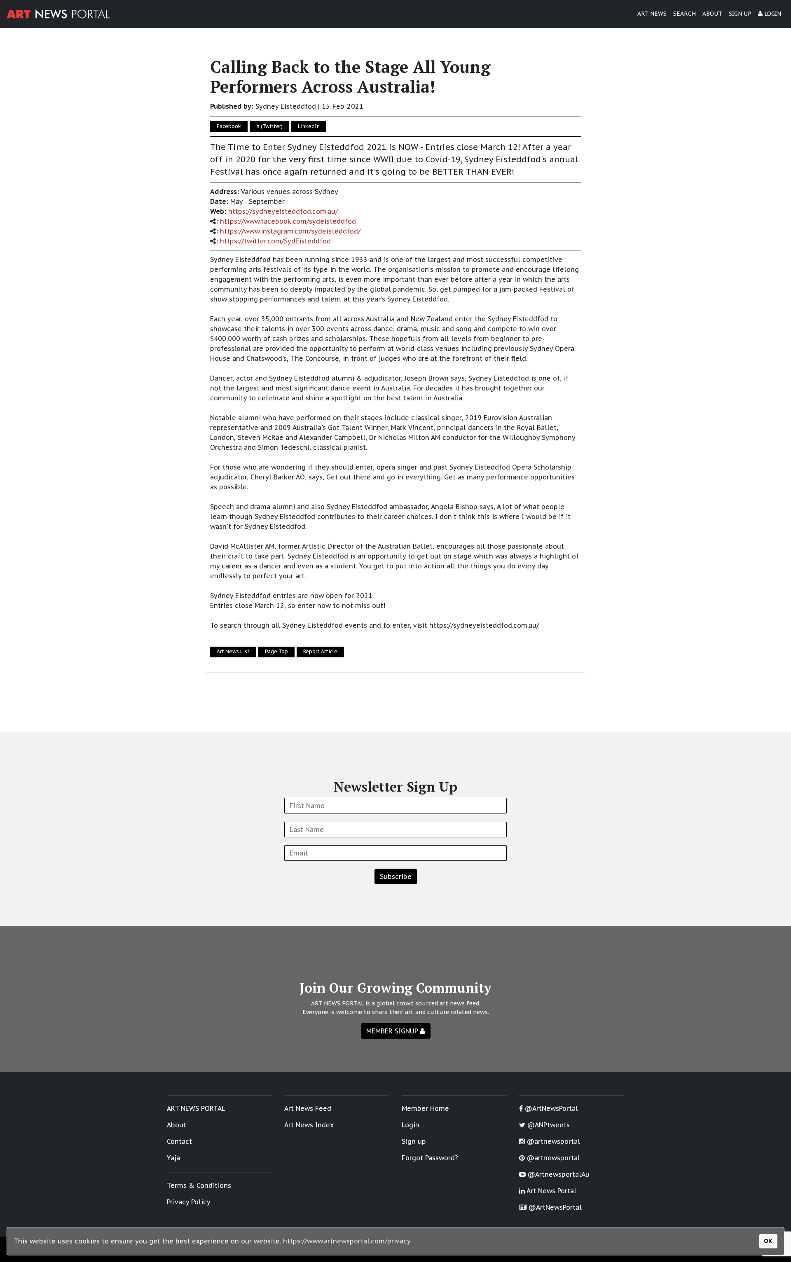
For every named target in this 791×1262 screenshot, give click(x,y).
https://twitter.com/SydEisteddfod (275, 241)
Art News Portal (550, 1191)
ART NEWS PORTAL (196, 1108)
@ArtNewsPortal (550, 1108)
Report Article (320, 651)
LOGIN (772, 13)
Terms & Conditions (199, 1185)
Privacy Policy (189, 1202)
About (176, 1125)
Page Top (276, 651)
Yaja (173, 1158)
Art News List (233, 651)
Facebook (229, 126)
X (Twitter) (269, 126)
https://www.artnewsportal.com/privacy (347, 1241)
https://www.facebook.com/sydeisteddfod (288, 221)
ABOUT (712, 13)
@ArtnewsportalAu (558, 1174)
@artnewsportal (552, 1141)
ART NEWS (652, 13)
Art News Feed (307, 1108)
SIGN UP (740, 13)
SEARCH (684, 13)
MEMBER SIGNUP (393, 1031)
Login (410, 1125)
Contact (179, 1141)
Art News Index (309, 1125)
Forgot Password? (430, 1158)
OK (768, 1241)
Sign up (414, 1141)
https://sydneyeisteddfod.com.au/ (283, 211)
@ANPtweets (547, 1125)
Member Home (425, 1108)
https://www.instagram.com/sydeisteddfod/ (290, 231)
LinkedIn (309, 126)
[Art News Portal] (58, 14)
